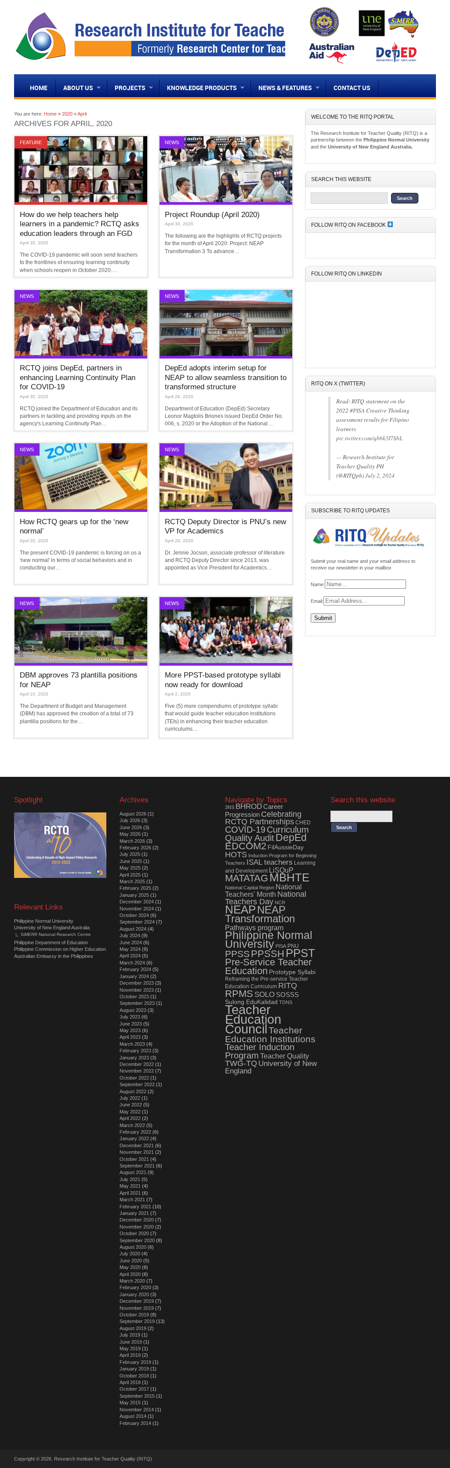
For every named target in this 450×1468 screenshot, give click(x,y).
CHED (303, 822)
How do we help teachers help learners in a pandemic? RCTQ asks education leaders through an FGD (79, 223)
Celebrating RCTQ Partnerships (263, 818)
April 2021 (130, 1193)
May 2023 (130, 1030)
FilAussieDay (286, 847)
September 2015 (137, 1396)
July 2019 (130, 1335)
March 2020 (132, 1280)
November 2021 (137, 1152)
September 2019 (137, 1321)
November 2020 (137, 1226)
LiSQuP (281, 870)
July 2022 (130, 1098)
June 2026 (131, 827)
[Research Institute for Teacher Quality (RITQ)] (180, 60)
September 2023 (137, 1003)
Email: (317, 601)
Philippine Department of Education (51, 942)
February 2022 (135, 1132)
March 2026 (132, 841)
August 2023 (133, 1010)
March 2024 (132, 962)
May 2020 (130, 1267)
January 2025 (134, 895)
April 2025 (130, 874)
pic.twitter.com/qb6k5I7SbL (369, 438)
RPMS (239, 993)
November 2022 (137, 1070)
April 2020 (130, 1274)
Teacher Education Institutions (270, 1034)
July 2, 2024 (380, 475)
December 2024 (137, 901)
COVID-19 (245, 829)
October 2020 (134, 1233)
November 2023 (137, 990)
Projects (126, 87)
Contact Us (352, 87)
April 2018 (130, 1382)
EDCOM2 (245, 846)
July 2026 (130, 820)
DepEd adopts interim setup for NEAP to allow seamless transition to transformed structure (226, 377)
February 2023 (135, 1050)
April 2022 (130, 1118)
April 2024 (130, 955)
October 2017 (134, 1389)
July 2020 (130, 1253)
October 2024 (134, 915)
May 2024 (130, 949)
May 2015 (130, 1402)
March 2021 (132, 1199)
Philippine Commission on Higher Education (60, 949)
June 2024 (131, 942)
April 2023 (130, 1037)
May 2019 (130, 1348)
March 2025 (132, 881)
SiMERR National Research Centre (56, 934)
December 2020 (137, 1219)
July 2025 (130, 854)
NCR (280, 902)
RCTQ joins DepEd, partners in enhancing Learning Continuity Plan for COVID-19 (77, 377)
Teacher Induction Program (259, 1051)
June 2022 (131, 1104)
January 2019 (134, 1368)
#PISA (357, 410)
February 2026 (135, 847)
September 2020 (137, 1240)
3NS (229, 807)
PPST (300, 953)
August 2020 (133, 1247)
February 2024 (135, 969)
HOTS (236, 854)
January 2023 (134, 1057)
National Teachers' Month (263, 890)
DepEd (291, 837)
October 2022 (134, 1077)
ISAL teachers (270, 862)
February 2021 (135, 1206)
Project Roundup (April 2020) (212, 214)
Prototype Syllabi (292, 972)
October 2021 (134, 1159)
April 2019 (130, 1355)
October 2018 (134, 1375)
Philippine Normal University (43, 921)
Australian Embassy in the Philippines (53, 956)
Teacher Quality (284, 1056)
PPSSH (267, 953)
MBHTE (289, 877)
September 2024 (137, 921)
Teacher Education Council (253, 1019)
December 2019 (137, 1301)
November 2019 (137, 1308)
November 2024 (137, 908)
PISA (281, 946)
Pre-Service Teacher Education (268, 966)
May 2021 (130, 1186)
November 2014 (137, 1409)
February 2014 (135, 1423)
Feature (31, 142)
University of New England (271, 1067)
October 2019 (134, 1314)
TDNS (285, 1002)
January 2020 (134, 1294)
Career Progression (254, 810)
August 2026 (133, 813)
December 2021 (137, 1145)
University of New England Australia (52, 927)
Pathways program (254, 928)
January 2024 (134, 976)
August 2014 (133, 1416)
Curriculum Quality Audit (267, 834)
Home (38, 87)
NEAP (240, 909)
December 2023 (137, 983)
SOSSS (287, 994)
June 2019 (131, 1342)
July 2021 (130, 1179)
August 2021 (133, 1172)
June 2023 (131, 1023)
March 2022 (132, 1125)
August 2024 (133, 929)
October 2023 (134, 996)
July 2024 (130, 935)
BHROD (249, 806)
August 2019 (133, 1328)
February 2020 (135, 1287)
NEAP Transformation (260, 914)
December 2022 (137, 1064)
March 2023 (132, 1044)
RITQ (287, 985)
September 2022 (137, 1084)
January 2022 (134, 1138)
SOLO (264, 994)
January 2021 (134, 1213)
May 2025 (130, 867)
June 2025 (131, 861)
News (172, 142)
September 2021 (137, 1165)
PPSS (237, 954)
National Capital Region (249, 887)
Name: (318, 584)
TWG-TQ (241, 1063)
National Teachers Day (265, 898)
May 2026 (130, 834)
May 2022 (130, 1111)
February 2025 (135, 888)
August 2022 (133, 1091)
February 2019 (135, 1362)
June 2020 (131, 1260)
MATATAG (246, 878)
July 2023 (130, 1016)
